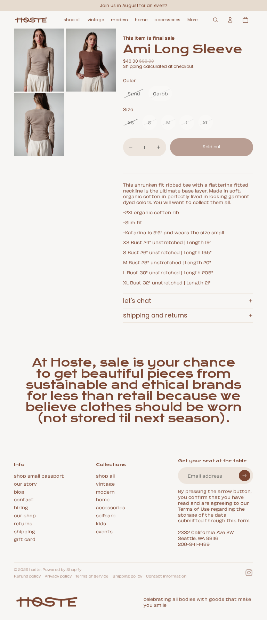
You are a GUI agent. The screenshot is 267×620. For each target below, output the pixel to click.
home (103, 499)
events (104, 531)
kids (101, 523)
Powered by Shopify (61, 569)
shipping (24, 531)
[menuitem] (192, 20)
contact (24, 499)
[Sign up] (244, 475)
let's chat (137, 300)
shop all (105, 475)
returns (23, 523)
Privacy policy (58, 576)
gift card (24, 538)
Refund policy (27, 576)
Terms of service (91, 576)
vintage (105, 483)
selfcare (105, 515)
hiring (21, 507)
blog (19, 491)
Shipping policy (127, 576)
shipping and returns (155, 315)
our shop (25, 515)
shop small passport (39, 475)
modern (105, 491)
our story (25, 483)
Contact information (166, 576)
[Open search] (215, 20)
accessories (110, 507)
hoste (35, 569)
